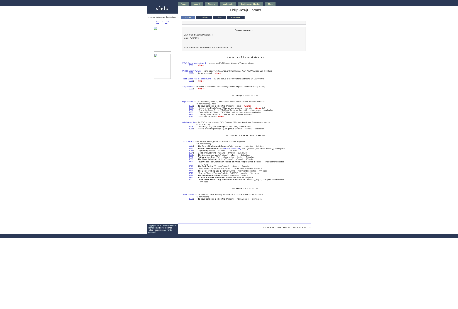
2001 (191, 65)
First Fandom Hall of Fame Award (196, 79)
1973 (191, 173)
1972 (191, 106)
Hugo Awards (187, 102)
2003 (191, 81)
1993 (191, 148)
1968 (191, 108)
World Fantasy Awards (191, 71)
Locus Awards (188, 141)
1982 (191, 155)
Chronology (235, 17)
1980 (191, 161)
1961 (191, 112)
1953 (191, 116)
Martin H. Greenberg (232, 148)
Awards (197, 4)
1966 (191, 110)
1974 (191, 168)
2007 (191, 146)
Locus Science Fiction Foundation (160, 229)
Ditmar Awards (188, 195)
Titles (219, 17)
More (270, 4)
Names (183, 4)
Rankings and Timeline (250, 4)
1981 (191, 159)
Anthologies (228, 4)
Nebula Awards (188, 122)
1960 (191, 114)
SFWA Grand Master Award (194, 63)
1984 (191, 153)
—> (167, 21)
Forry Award (187, 87)
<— (157, 21)
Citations (211, 4)
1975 (191, 126)
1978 (191, 166)
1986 (191, 151)
